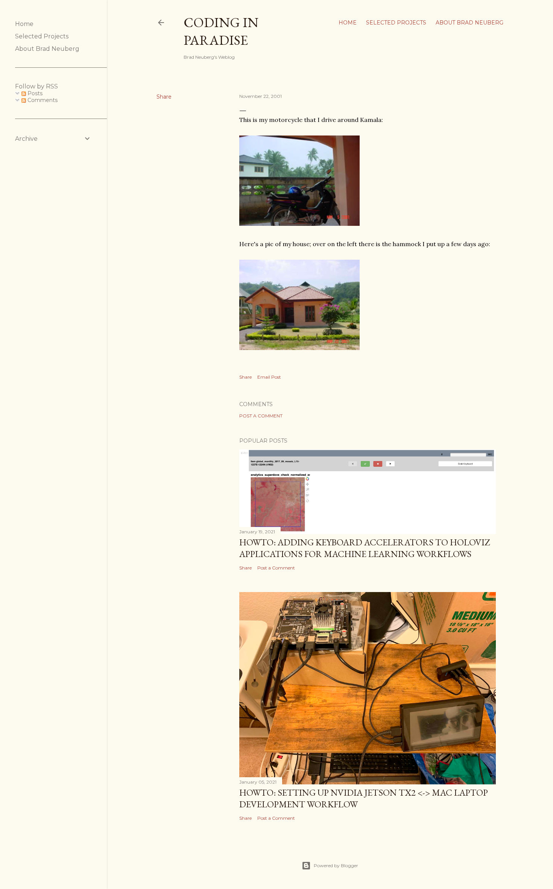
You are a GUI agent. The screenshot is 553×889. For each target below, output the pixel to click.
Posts (34, 93)
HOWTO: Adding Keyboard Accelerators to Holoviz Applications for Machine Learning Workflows (364, 548)
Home (348, 22)
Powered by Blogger (336, 865)
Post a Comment (261, 416)
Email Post (269, 377)
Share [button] (164, 96)
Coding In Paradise (221, 31)
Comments (42, 100)
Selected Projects (396, 22)
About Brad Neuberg (469, 22)
